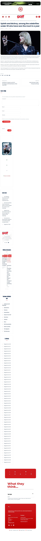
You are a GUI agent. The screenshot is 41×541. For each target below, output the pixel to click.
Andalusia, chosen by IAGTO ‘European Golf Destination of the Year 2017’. (9, 84)
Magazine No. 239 (7, 365)
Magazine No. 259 (7, 410)
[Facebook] (3, 16)
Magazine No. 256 (7, 403)
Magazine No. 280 (7, 459)
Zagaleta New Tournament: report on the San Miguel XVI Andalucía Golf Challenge (6, 213)
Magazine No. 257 (7, 405)
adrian (8, 286)
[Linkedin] (9, 16)
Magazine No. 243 (7, 374)
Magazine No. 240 (7, 367)
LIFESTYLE (9, 520)
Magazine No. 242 (7, 372)
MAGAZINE (10, 519)
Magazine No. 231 (7, 346)
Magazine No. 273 (7, 443)
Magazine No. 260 (7, 412)
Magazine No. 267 (7, 429)
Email (3, 110)
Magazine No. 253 (7, 396)
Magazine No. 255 (7, 400)
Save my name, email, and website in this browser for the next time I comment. (16, 119)
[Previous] (6, 289)
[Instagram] (6, 16)
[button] (20, 9)
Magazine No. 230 (7, 344)
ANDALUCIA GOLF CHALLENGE (13, 517)
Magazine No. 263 (7, 419)
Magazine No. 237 (7, 360)
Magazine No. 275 (7, 448)
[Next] (7, 289)
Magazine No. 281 (7, 462)
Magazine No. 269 (7, 433)
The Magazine (6, 328)
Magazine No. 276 (7, 450)
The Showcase (7, 331)
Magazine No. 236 (7, 358)
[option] (4, 261)
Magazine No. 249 (7, 386)
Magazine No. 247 (7, 381)
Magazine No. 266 (7, 426)
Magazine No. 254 (7, 398)
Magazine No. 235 (7, 355)
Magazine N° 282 (7, 224)
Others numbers (7, 326)
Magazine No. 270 (7, 436)
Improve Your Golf (7, 314)
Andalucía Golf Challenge (5, 256)
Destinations (6, 307)
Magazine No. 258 (7, 407)
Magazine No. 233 (7, 351)
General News (6, 312)
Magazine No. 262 (7, 417)
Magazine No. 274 (7, 445)
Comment (4, 98)
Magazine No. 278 (7, 455)
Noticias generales (7, 324)
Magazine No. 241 (7, 370)
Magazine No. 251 (7, 391)
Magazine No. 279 (7, 457)
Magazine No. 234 (7, 353)
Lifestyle (5, 319)
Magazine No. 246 (7, 379)
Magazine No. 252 (7, 393)
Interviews (6, 317)
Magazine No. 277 (7, 452)
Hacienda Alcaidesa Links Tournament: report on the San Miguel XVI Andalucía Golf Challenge (7, 205)
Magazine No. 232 (7, 348)
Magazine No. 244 (7, 377)
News (6, 28)
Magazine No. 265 (7, 424)
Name (3, 106)
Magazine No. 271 (7, 438)
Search (3, 128)
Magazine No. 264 (7, 422)
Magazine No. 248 (7, 384)
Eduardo (2, 28)
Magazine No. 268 (7, 431)
